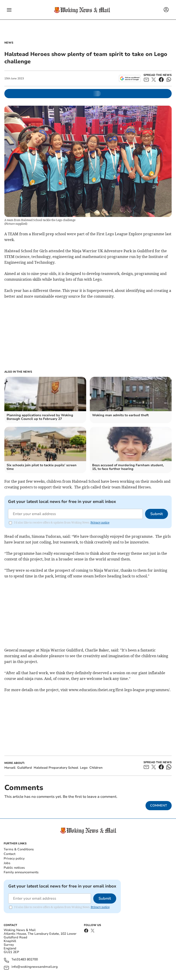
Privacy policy (14, 858)
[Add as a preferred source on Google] (130, 78)
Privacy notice (100, 522)
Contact (9, 854)
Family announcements (21, 872)
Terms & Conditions (19, 849)
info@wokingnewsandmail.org (34, 967)
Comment (158, 805)
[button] (9, 9)
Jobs (7, 863)
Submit (156, 513)
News (8, 42)
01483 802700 (27, 960)
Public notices (14, 867)
